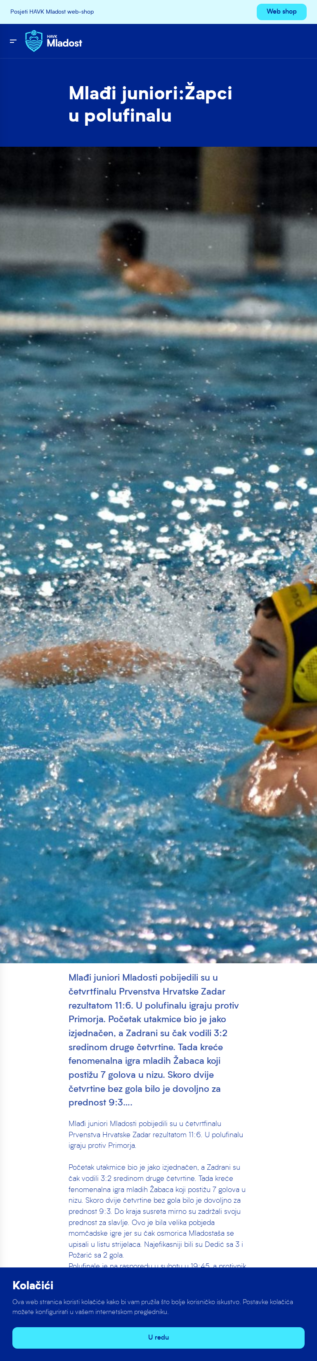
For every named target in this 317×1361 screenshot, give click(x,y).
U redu (158, 1338)
